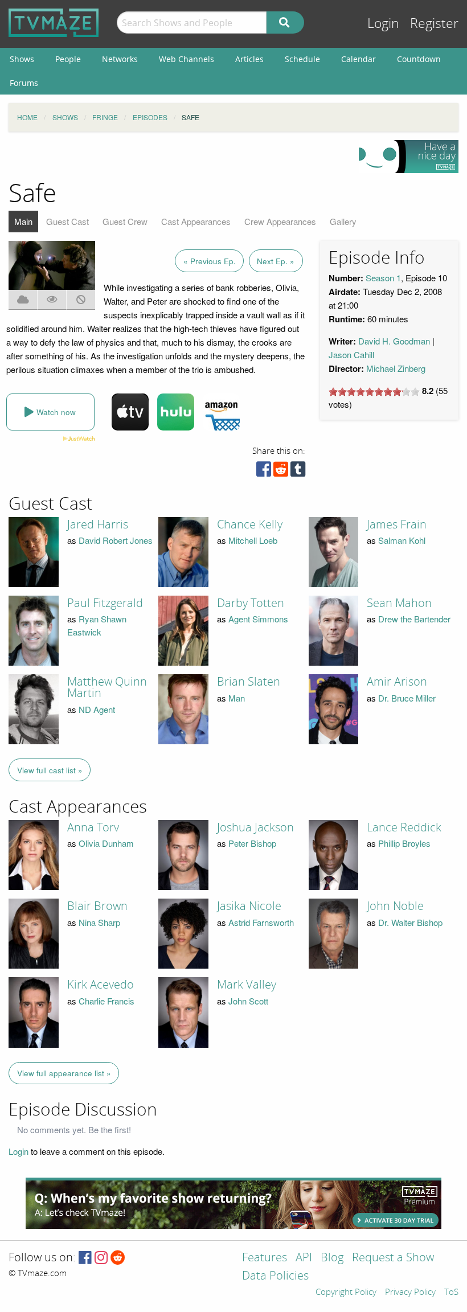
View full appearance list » (64, 1073)
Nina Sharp (99, 922)
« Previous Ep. (209, 261)
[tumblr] (297, 472)
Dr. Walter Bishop (410, 922)
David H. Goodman (394, 341)
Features (264, 1258)
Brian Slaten (248, 681)
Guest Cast (67, 221)
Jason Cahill (351, 354)
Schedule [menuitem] (302, 59)
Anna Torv (93, 827)
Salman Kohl (401, 540)
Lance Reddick (404, 827)
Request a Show (393, 1258)
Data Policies (275, 1276)
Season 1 (383, 278)
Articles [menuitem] (249, 59)
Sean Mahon (399, 603)
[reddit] (280, 472)
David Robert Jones (116, 540)
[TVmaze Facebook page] (85, 1258)
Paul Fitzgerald (105, 603)
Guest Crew (125, 221)
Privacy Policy (410, 1292)
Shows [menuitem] (22, 59)
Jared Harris (97, 524)
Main (23, 221)
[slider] (374, 391)
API (304, 1258)
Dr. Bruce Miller (407, 698)
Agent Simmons (258, 619)
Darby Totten (250, 603)
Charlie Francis (106, 1001)
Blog (332, 1258)
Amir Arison (397, 681)
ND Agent (97, 709)
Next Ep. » (275, 261)
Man (236, 698)
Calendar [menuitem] (358, 59)
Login (383, 23)
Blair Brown (97, 906)
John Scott (248, 1001)
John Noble (395, 906)
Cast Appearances (196, 221)
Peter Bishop (252, 843)
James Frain (397, 524)
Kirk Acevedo (100, 984)
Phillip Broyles (404, 843)
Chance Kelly (249, 524)
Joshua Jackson (255, 827)
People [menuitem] (68, 59)
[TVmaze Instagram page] (101, 1258)
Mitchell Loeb (252, 540)
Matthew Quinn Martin (107, 687)
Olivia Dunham (106, 843)
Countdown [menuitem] (419, 59)
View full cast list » (50, 770)
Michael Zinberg (395, 368)
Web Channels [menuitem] (186, 59)
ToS (451, 1292)
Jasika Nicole (249, 906)
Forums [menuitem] (24, 82)
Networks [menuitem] (120, 59)
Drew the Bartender (414, 619)
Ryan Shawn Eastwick (96, 625)
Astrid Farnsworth (261, 922)
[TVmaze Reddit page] (117, 1258)
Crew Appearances (280, 221)
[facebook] (263, 472)
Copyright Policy (346, 1292)
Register (434, 23)
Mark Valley (246, 984)
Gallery (343, 221)
